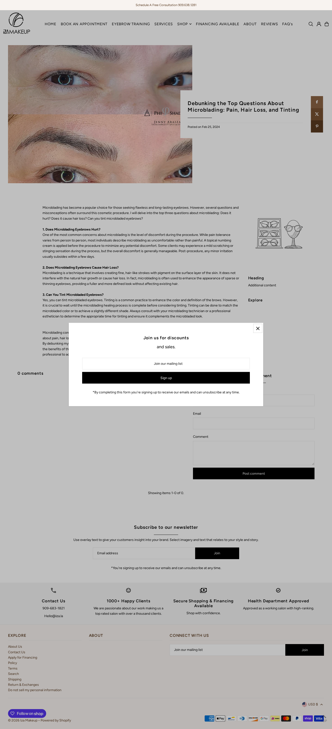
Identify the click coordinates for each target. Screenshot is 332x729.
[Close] (257, 328)
